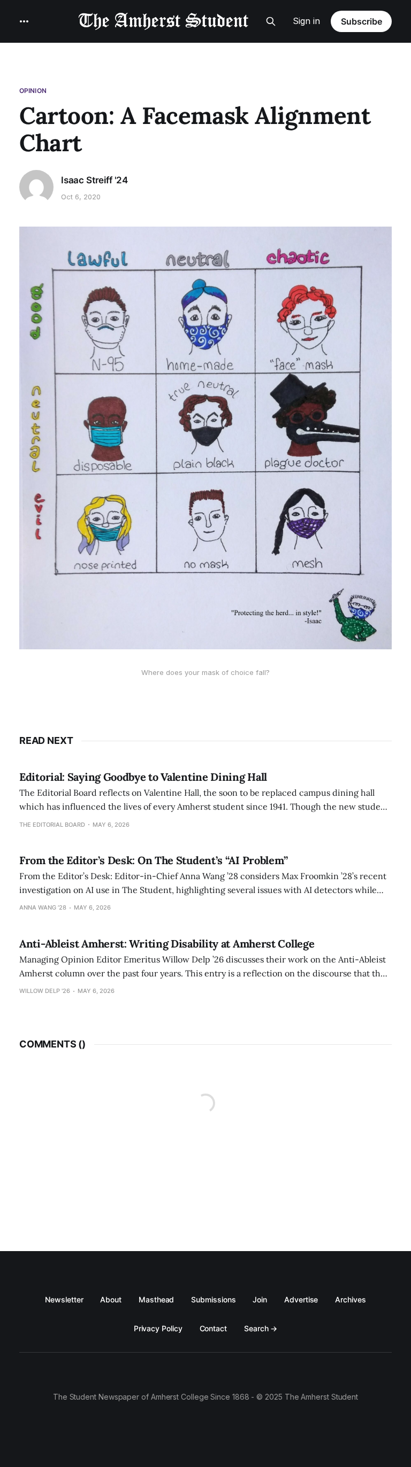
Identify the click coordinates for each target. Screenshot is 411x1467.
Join (260, 1299)
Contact (213, 1328)
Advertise (301, 1299)
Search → (260, 1328)
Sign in (306, 20)
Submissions (213, 1299)
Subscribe (361, 21)
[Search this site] (271, 21)
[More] (24, 21)
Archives (350, 1299)
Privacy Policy (158, 1328)
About (110, 1299)
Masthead (156, 1299)
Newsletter (64, 1299)
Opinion (33, 91)
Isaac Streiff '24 (94, 180)
